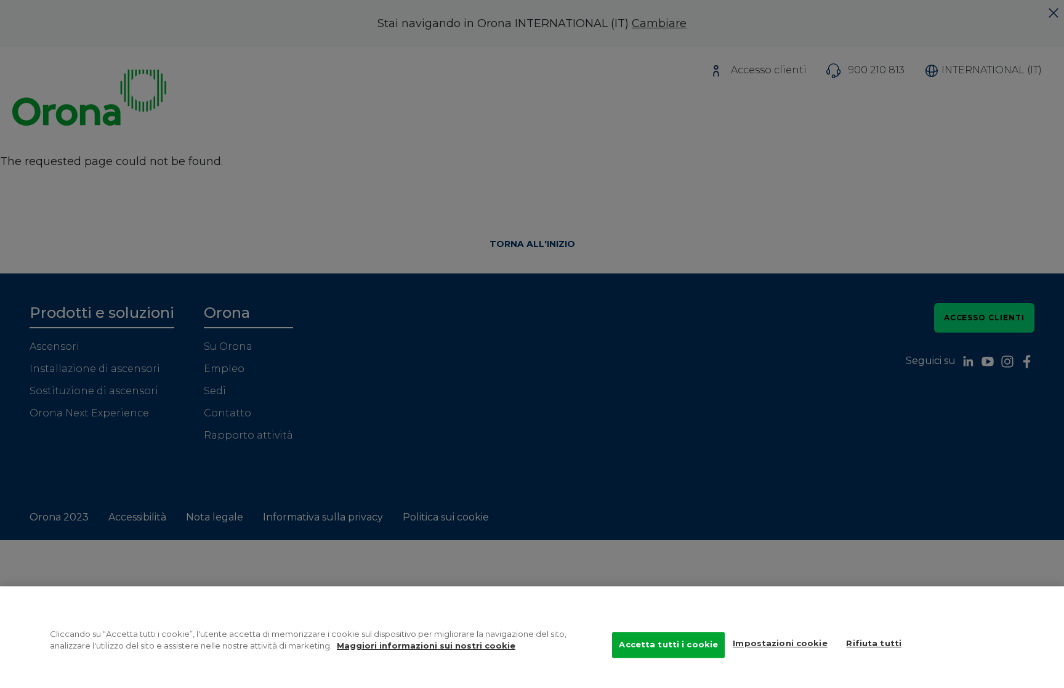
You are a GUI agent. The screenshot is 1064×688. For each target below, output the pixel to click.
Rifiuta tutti (873, 643)
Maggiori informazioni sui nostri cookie (426, 646)
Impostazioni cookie (780, 643)
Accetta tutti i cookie (668, 644)
